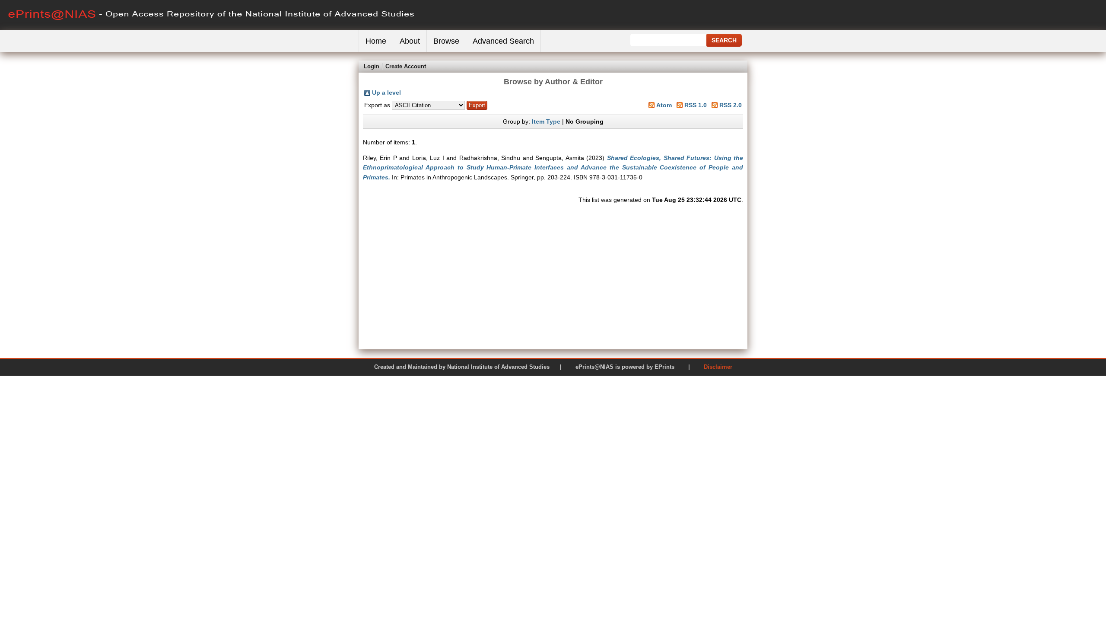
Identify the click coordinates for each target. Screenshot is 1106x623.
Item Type (546, 121)
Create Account (405, 66)
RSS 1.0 (695, 105)
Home (375, 41)
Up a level (386, 92)
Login (371, 66)
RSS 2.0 (730, 105)
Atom (664, 105)
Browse (446, 41)
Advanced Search (503, 41)
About (410, 41)
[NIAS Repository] (211, 28)
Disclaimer (718, 367)
